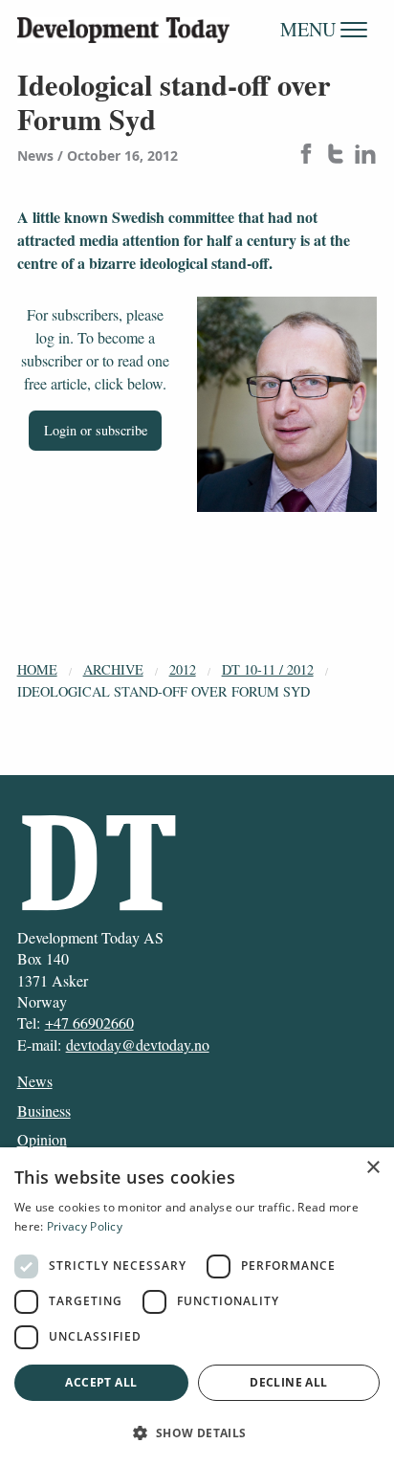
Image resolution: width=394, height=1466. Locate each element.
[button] (197, 1432)
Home (37, 669)
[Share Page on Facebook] (306, 155)
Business (44, 1110)
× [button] (372, 1168)
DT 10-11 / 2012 (268, 669)
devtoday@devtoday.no (137, 1044)
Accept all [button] (101, 1382)
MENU (310, 29)
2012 (182, 669)
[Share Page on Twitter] (335, 155)
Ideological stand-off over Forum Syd (163, 691)
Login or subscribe (95, 430)
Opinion (42, 1139)
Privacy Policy (84, 1226)
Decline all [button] (288, 1382)
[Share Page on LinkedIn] (365, 155)
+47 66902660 (89, 1022)
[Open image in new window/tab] (287, 405)
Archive (113, 669)
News (35, 1081)
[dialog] (197, 1306)
